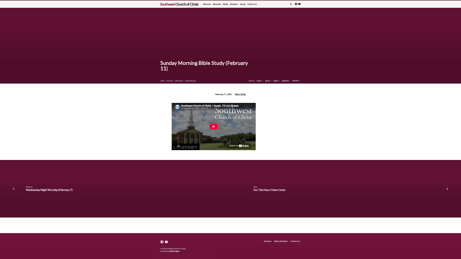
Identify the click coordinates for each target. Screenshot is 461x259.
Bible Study (178, 81)
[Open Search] (291, 4)
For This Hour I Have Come (269, 189)
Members (234, 4)
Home (162, 81)
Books (276, 81)
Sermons (170, 81)
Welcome (207, 4)
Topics (259, 81)
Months (296, 81)
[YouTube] (299, 4)
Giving (242, 4)
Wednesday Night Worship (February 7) (49, 189)
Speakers (285, 81)
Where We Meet (281, 241)
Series (267, 81)
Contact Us (252, 4)
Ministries (217, 4)
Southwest (179, 4)
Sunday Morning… (191, 81)
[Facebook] (296, 4)
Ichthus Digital (174, 251)
